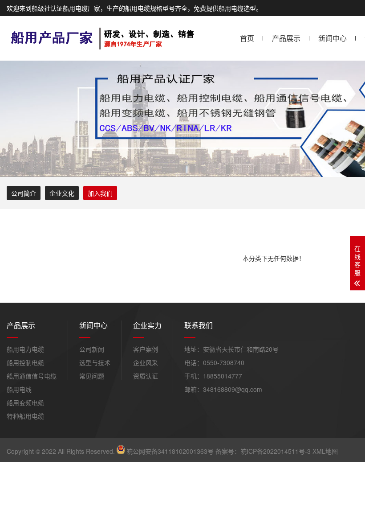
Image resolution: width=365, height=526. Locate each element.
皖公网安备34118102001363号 (170, 451)
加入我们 (100, 193)
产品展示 (286, 38)
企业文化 (61, 193)
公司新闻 (91, 349)
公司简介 (23, 193)
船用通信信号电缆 (32, 375)
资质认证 (145, 375)
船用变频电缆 (25, 402)
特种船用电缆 (25, 415)
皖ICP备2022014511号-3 (275, 451)
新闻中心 (332, 38)
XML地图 (325, 451)
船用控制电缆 (25, 362)
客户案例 (145, 349)
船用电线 (19, 389)
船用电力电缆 (25, 349)
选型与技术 (94, 362)
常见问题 (91, 375)
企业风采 (145, 362)
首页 (247, 38)
